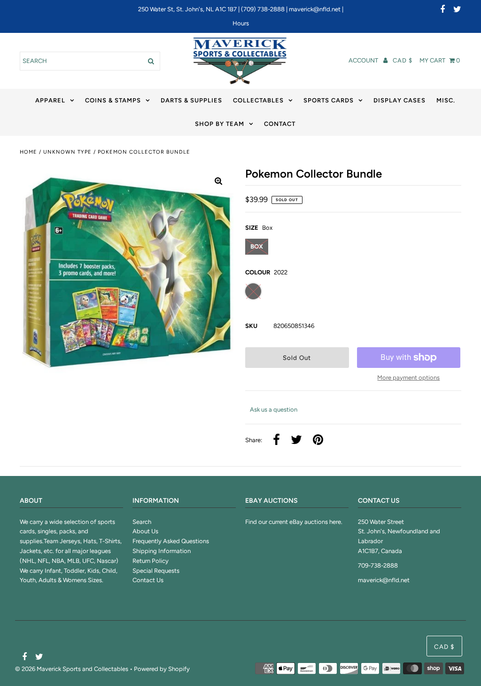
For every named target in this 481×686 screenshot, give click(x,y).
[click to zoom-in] (218, 182)
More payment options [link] (408, 377)
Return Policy (150, 560)
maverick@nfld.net (315, 9)
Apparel (50, 100)
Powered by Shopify (162, 668)
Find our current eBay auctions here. (293, 521)
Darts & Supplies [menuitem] (191, 100)
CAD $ (402, 60)
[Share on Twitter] (296, 440)
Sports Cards (328, 100)
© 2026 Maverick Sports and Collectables (71, 668)
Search (141, 521)
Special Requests (155, 570)
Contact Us (147, 580)
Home (28, 152)
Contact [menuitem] (279, 123)
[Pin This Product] (318, 440)
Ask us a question (273, 409)
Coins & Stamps (113, 100)
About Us (145, 531)
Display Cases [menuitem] (399, 100)
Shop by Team (219, 123)
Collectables (258, 100)
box (256, 246)
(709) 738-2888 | (265, 9)
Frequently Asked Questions (170, 541)
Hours (241, 23)
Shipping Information (161, 550)
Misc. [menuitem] (445, 100)
